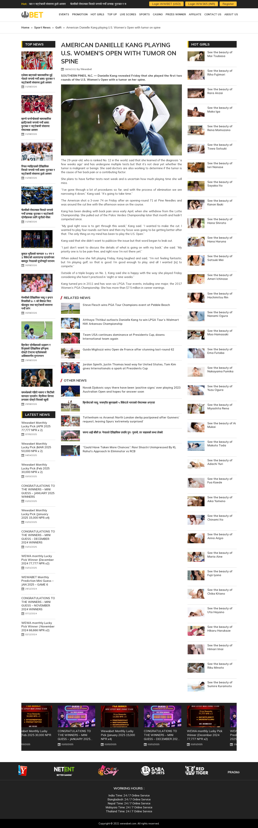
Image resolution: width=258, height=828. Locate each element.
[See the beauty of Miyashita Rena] (196, 409)
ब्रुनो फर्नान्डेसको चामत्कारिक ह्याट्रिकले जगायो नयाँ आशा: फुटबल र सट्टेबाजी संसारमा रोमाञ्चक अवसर (36, 124)
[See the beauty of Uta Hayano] (196, 613)
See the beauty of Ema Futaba (219, 351)
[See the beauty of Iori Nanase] (196, 167)
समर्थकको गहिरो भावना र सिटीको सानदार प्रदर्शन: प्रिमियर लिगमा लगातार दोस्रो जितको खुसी (37, 395)
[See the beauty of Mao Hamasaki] (196, 335)
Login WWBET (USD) (166, 4)
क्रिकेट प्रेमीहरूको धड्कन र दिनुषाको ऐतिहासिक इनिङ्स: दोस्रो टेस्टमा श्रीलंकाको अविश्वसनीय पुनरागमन (36, 350)
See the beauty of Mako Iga (219, 109)
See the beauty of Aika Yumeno (219, 499)
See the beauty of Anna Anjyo (219, 536)
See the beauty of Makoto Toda (219, 443)
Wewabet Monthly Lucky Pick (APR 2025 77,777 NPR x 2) (36, 426)
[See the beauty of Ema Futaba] (196, 353)
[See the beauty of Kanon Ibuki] (196, 205)
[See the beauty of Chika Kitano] (196, 594)
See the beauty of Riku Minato (219, 665)
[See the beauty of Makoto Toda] (196, 446)
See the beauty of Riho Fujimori (219, 72)
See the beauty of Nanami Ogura (219, 314)
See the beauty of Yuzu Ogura (219, 388)
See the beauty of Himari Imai (219, 647)
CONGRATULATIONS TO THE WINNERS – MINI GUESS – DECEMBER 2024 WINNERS (38, 537)
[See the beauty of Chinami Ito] (196, 520)
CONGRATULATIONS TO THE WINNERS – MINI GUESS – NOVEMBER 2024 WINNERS (38, 603)
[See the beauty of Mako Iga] (196, 112)
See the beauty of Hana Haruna (219, 239)
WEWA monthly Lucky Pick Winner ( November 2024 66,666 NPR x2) (38, 626)
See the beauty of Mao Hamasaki (219, 332)
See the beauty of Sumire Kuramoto (219, 684)
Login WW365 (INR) (201, 4)
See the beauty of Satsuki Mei (219, 258)
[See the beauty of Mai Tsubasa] (196, 56)
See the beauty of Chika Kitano (219, 591)
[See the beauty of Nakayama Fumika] (196, 372)
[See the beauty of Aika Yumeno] (196, 501)
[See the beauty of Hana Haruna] (196, 242)
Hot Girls (200, 44)
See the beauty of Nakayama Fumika (220, 369)
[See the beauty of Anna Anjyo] (196, 538)
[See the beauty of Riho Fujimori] (196, 75)
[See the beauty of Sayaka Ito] (196, 186)
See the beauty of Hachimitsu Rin (219, 295)
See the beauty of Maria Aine (219, 554)
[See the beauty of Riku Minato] (196, 668)
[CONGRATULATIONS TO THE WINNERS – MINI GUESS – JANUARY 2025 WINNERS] (43, 716)
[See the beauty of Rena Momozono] (196, 130)
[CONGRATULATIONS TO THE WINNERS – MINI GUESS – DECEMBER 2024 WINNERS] (129, 716)
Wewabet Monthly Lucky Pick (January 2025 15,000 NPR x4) (35, 514)
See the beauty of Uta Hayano (219, 610)
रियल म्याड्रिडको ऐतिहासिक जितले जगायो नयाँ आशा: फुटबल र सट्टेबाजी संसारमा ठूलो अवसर (38, 169)
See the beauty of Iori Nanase (219, 165)
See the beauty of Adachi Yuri (219, 462)
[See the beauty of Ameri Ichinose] (196, 279)
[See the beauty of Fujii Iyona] (196, 575)
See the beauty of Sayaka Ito (219, 184)
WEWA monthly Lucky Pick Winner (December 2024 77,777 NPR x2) (37, 559)
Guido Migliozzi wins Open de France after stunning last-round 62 (128, 349)
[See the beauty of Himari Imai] (196, 650)
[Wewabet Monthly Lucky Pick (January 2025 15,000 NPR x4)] (86, 716)
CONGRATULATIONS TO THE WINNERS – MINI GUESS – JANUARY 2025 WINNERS (38, 491)
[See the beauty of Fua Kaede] (196, 483)
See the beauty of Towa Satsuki (219, 146)
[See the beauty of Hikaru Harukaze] (196, 631)
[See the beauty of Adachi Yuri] (196, 464)
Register (228, 4)
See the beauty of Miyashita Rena (219, 406)
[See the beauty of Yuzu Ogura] (196, 390)
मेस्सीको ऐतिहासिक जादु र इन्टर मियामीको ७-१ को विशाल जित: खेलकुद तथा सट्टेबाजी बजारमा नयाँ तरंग (37, 303)
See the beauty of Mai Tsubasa (219, 54)
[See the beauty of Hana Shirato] (196, 223)
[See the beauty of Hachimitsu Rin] (196, 298)
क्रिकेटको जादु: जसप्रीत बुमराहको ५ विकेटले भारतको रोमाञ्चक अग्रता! (119, 402)
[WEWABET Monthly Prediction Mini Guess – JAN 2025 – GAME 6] (215, 716)
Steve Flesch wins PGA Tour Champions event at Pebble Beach (126, 305)
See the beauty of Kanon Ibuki (219, 202)
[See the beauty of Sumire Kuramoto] (196, 687)
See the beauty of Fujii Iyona (219, 573)
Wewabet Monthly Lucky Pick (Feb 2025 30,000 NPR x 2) (35, 468)
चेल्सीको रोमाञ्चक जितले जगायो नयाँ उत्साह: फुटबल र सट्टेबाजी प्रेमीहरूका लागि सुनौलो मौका (76, 4)
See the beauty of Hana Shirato (219, 221)
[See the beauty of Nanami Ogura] (196, 316)
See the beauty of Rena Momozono (219, 128)
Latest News (37, 414)
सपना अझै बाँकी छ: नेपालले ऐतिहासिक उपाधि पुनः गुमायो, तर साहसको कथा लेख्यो (123, 432)
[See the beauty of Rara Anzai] (196, 93)
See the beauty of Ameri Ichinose (219, 277)
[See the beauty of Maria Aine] (196, 557)
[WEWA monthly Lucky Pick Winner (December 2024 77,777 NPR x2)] (172, 716)
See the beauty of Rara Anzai (219, 91)
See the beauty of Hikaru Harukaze (219, 628)
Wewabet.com (32, 15)
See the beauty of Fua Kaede (219, 480)
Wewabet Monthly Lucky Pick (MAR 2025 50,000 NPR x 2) (36, 447)
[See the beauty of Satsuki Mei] (196, 260)
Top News (34, 44)
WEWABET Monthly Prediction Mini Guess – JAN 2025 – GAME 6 (37, 580)
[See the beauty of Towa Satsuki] (196, 149)
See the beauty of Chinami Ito (219, 517)
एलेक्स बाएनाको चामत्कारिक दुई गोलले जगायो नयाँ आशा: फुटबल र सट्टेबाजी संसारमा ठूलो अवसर (38, 78)
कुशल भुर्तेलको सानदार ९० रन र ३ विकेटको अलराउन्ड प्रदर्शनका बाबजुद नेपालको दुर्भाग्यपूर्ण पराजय (37, 257)
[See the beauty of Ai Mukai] (196, 427)
